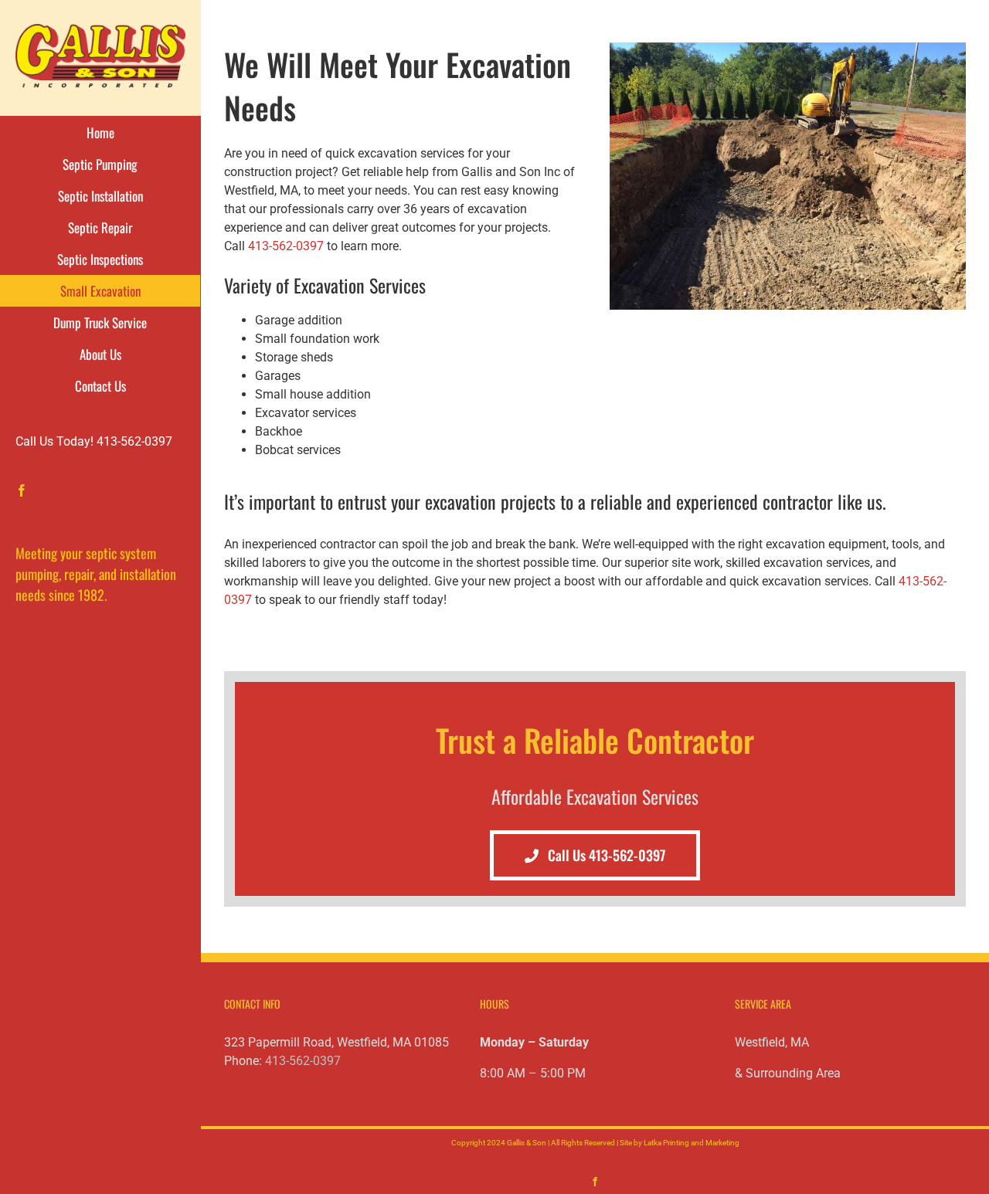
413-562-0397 (286, 246)
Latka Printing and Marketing (691, 1142)
